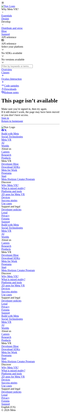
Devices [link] (5, 197)
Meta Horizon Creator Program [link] (18, 179)
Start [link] (3, 176)
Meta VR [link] (6, 139)
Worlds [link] (5, 145)
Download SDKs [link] (10, 167)
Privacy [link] (5, 215)
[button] (30, 3)
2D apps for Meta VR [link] (13, 194)
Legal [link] (4, 212)
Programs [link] (6, 173)
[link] (8, 6)
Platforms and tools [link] (11, 191)
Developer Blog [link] (9, 164)
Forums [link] (5, 218)
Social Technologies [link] (12, 136)
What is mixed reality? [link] (13, 188)
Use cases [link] (6, 203)
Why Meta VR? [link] (9, 185)
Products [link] (6, 157)
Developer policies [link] (11, 209)
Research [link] (6, 154)
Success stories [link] (9, 200)
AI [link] (2, 142)
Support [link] (5, 221)
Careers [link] (5, 151)
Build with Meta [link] (10, 133)
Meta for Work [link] (9, 170)
